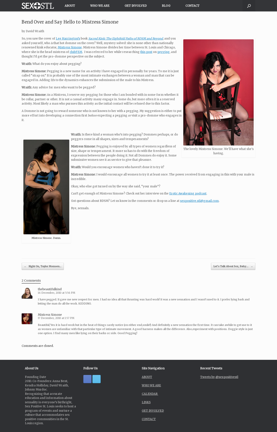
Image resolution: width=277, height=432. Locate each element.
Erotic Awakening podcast (187, 193)
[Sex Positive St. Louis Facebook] (87, 379)
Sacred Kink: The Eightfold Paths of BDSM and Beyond (125, 38)
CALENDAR (150, 394)
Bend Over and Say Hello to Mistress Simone (70, 22)
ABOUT (70, 6)
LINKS (146, 402)
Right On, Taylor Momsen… (42, 266)
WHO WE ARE (100, 6)
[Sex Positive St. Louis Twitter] (96, 379)
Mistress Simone (70, 47)
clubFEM (76, 52)
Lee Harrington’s (68, 38)
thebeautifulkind (50, 289)
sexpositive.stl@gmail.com (199, 201)
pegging (163, 52)
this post (146, 52)
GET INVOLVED (136, 6)
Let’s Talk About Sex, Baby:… (233, 266)
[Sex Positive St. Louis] (38, 5)
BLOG (166, 6)
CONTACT (192, 6)
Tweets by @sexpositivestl (219, 377)
